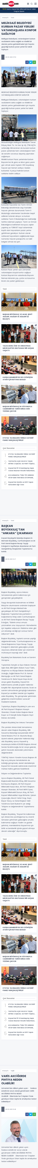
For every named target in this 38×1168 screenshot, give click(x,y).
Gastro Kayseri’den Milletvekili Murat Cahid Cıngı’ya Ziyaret (19, 10)
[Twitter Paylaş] (30, 62)
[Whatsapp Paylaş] (34, 62)
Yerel (12, 18)
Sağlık (12, 1071)
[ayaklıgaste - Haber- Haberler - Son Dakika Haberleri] (10, 4)
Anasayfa (5, 18)
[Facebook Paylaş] (27, 62)
